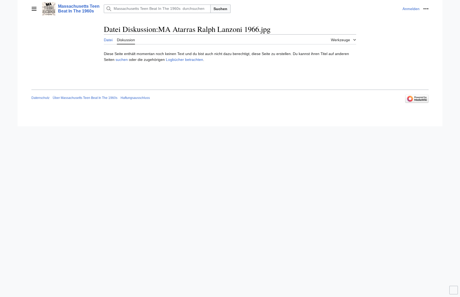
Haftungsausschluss (135, 98)
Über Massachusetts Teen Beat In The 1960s (85, 98)
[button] (34, 9)
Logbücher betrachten (184, 59)
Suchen (220, 9)
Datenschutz (40, 98)
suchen (122, 59)
